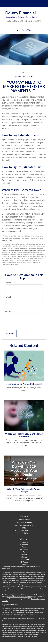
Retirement (24, 542)
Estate (24, 547)
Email (8, 297)
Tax (24, 552)
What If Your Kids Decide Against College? (24, 490)
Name (8, 282)
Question (8, 311)
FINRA (4, 613)
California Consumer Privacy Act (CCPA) (19, 597)
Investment (24, 544)
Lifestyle (24, 557)
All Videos (24, 562)
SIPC (7, 613)
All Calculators (24, 564)
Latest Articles (24, 559)
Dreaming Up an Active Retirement (24, 384)
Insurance (24, 549)
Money (24, 554)
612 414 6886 (25, 30)
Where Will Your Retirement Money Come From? (24, 435)
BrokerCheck (6, 569)
